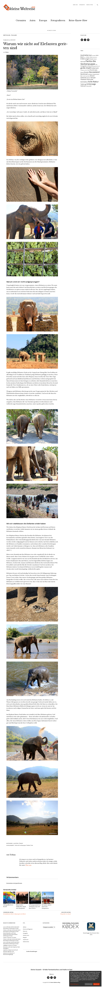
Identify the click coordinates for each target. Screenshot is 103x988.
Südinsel (83, 78)
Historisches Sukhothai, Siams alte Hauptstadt (21, 906)
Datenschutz (26, 941)
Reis (81, 76)
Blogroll (25, 937)
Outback (90, 74)
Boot (82, 57)
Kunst (92, 70)
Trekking (83, 84)
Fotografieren (58, 20)
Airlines (24, 927)
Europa (43, 20)
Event (95, 59)
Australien (84, 55)
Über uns (75, 4)
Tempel (93, 78)
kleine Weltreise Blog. (55, 982)
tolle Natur (93, 81)
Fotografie (83, 66)
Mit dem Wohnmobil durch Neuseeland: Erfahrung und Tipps (11, 927)
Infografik (82, 4)
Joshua (5, 945)
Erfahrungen (85, 59)
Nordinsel (84, 74)
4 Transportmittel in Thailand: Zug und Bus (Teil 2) (35, 906)
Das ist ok (96, 984)
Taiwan (88, 77)
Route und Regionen (28, 929)
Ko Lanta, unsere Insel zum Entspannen (46, 906)
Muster (86, 72)
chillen (87, 57)
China (91, 57)
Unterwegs (91, 84)
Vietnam (83, 86)
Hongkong (82, 70)
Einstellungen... (74, 984)
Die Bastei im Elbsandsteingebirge (9, 953)
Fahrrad (82, 61)
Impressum (25, 939)
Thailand (14, 35)
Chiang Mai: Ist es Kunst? (8, 905)
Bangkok (94, 55)
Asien (32, 20)
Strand (92, 76)
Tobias (7, 52)
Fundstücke (90, 66)
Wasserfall (88, 86)
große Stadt (85, 68)
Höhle (86, 70)
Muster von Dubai (12, 937)
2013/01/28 (12, 40)
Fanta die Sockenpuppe (20, 845)
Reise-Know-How (78, 20)
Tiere (32, 845)
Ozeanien (21, 20)
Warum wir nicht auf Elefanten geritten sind (10, 950)
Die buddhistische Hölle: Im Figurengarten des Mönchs (14, 913)
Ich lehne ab (88, 984)
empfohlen (6, 35)
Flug (96, 64)
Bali (90, 55)
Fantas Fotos (89, 4)
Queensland (96, 74)
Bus (85, 57)
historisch (95, 68)
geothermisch (97, 66)
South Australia (86, 76)
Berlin (97, 55)
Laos (95, 70)
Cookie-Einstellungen (31, 951)
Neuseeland (94, 72)
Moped (82, 72)
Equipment (95, 57)
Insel (88, 70)
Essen (91, 59)
